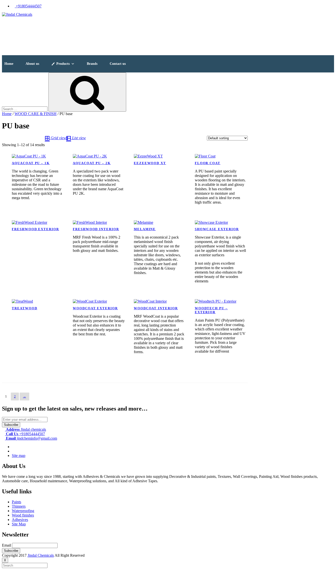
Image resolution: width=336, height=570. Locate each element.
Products (63, 64)
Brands (92, 64)
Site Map (19, 524)
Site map (18, 455)
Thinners (19, 506)
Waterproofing (23, 511)
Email (6, 545)
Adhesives (20, 520)
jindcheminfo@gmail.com (31, 438)
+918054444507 (28, 6)
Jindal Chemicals (41, 555)
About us (32, 64)
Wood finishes (23, 515)
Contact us (118, 64)
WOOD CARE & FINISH (36, 114)
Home (8, 64)
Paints (16, 502)
